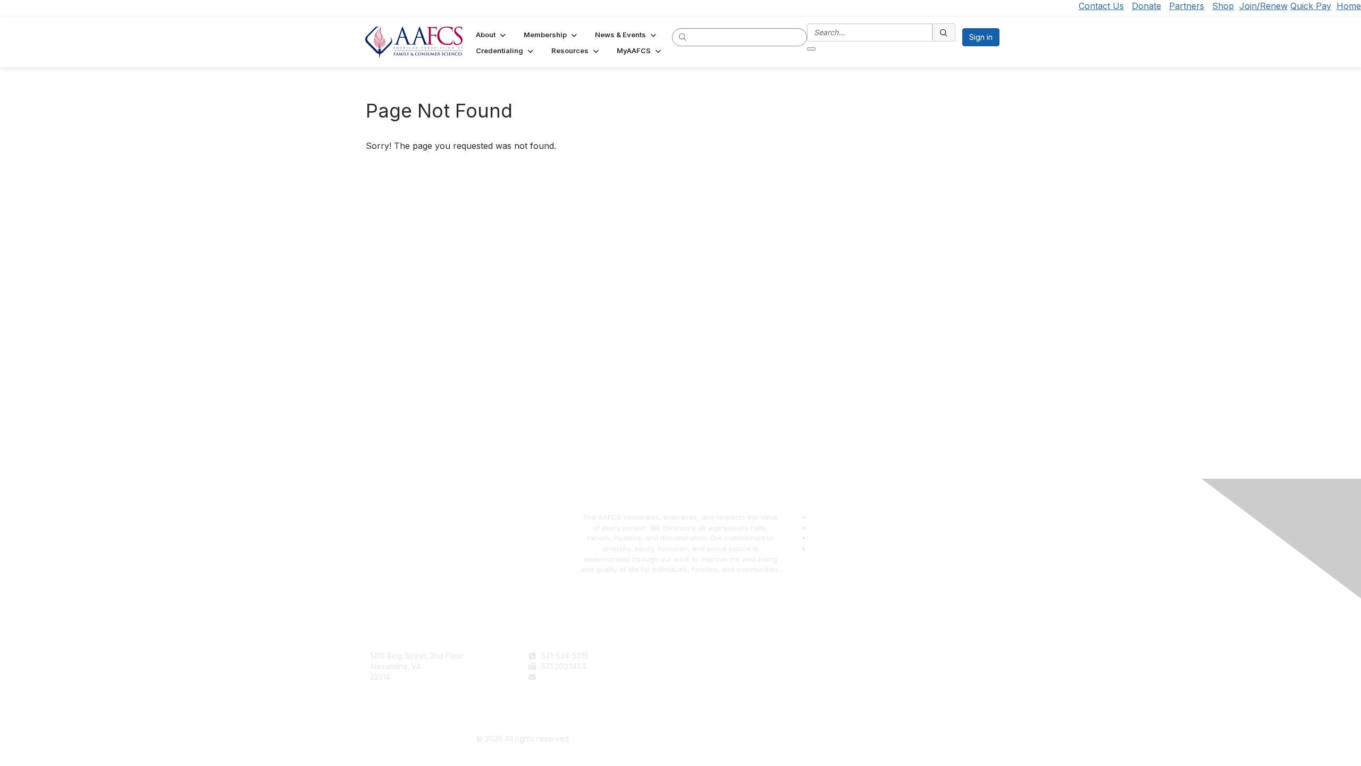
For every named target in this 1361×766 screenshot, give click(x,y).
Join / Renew (708, 655)
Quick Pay (1310, 6)
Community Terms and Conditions (900, 676)
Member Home (711, 697)
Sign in (981, 36)
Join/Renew (1263, 6)
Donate (1146, 6)
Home (1349, 6)
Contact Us (1101, 6)
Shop (1223, 6)
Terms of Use (865, 655)
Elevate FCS (706, 676)
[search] (683, 36)
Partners (1186, 6)
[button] (492, 35)
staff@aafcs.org (569, 676)
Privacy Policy (867, 666)
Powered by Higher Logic (838, 739)
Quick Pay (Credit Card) (727, 687)
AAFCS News (707, 666)
